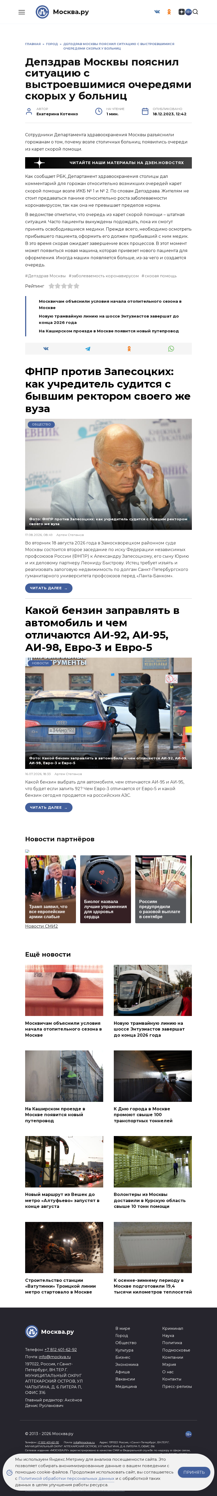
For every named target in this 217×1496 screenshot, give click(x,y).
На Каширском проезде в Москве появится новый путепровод (109, 330)
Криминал (172, 1328)
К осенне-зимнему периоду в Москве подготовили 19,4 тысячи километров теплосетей (153, 1286)
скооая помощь (160, 276)
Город (121, 1335)
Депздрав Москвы (47, 276)
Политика (172, 1342)
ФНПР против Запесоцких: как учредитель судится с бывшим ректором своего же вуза (108, 390)
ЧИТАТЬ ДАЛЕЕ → (49, 588)
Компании (172, 1357)
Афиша (122, 1372)
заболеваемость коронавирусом (105, 276)
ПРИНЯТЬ (194, 1472)
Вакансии (125, 1379)
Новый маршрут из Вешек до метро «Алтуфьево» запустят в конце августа (62, 1200)
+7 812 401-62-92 (60, 1349)
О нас (168, 1372)
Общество (41, 424)
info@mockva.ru (55, 1356)
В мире (122, 1328)
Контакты (171, 1379)
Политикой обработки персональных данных (66, 1478)
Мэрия (169, 1364)
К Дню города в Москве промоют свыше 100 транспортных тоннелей (143, 1114)
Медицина (126, 1386)
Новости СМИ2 (41, 926)
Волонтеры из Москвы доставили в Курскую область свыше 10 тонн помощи (150, 1200)
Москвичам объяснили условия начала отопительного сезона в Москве (63, 1028)
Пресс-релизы (177, 1386)
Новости (40, 663)
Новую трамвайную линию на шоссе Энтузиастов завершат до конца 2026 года (149, 1028)
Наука (168, 1335)
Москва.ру (71, 12)
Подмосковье (176, 1350)
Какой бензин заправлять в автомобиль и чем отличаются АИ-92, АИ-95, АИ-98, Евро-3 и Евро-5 (102, 629)
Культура (124, 1350)
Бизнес (122, 1357)
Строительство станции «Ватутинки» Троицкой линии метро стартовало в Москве (60, 1286)
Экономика (126, 1364)
